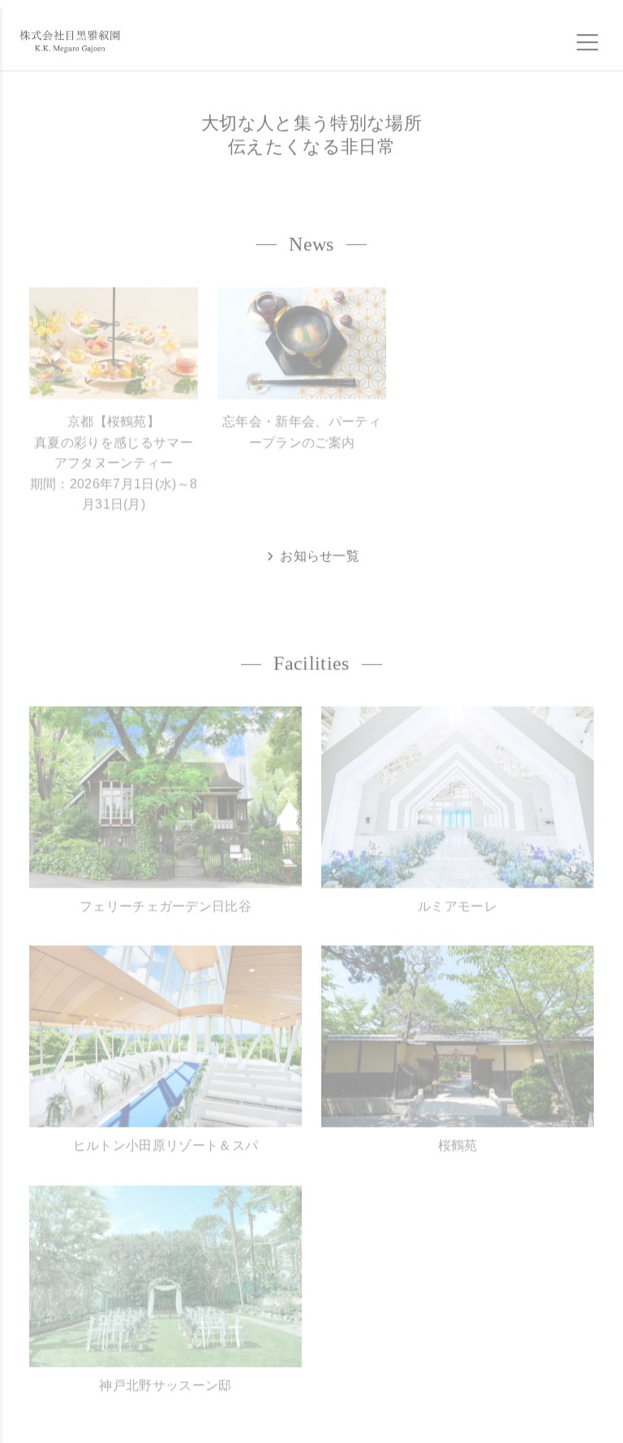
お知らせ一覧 (318, 550)
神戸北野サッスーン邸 (165, 1373)
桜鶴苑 (458, 1134)
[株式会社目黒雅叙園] (69, 35)
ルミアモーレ (457, 894)
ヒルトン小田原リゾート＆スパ (165, 1134)
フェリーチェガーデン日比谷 (165, 894)
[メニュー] (587, 36)
